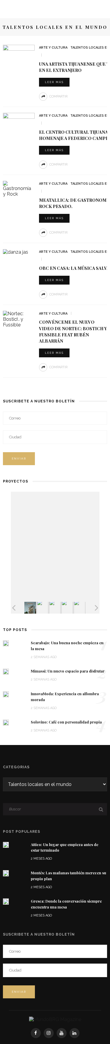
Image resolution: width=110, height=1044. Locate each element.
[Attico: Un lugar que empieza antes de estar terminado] (6, 845)
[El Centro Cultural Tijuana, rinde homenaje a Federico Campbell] (19, 123)
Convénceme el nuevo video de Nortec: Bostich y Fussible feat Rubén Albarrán (73, 331)
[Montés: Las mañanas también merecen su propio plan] (6, 873)
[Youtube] (62, 1033)
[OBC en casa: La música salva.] (15, 252)
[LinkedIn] (74, 1033)
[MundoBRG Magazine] (55, 1019)
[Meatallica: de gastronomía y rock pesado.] (19, 188)
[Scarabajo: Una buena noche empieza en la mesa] (6, 643)
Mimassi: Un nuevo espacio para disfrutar (67, 671)
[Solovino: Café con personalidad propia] (6, 722)
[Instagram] (49, 1033)
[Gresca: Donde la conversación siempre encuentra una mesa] (6, 901)
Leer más (54, 82)
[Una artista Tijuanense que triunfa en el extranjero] (19, 55)
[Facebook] (36, 1033)
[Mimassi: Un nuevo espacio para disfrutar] (6, 671)
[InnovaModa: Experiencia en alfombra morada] (6, 694)
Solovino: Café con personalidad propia (66, 722)
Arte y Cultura (53, 47)
